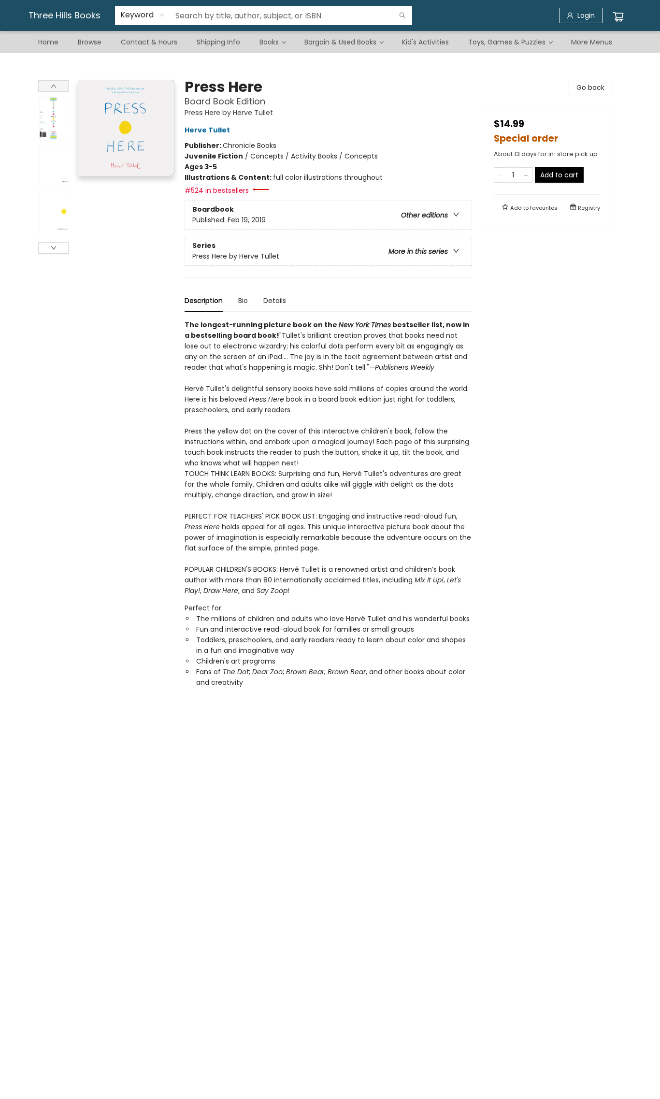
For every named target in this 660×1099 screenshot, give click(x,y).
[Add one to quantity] (526, 175)
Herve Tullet (207, 130)
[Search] (402, 15)
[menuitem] (48, 42)
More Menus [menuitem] (591, 42)
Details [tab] (274, 300)
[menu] (330, 42)
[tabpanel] (328, 518)
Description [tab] (204, 300)
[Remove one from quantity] (500, 175)
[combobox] (143, 15)
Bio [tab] (243, 300)
